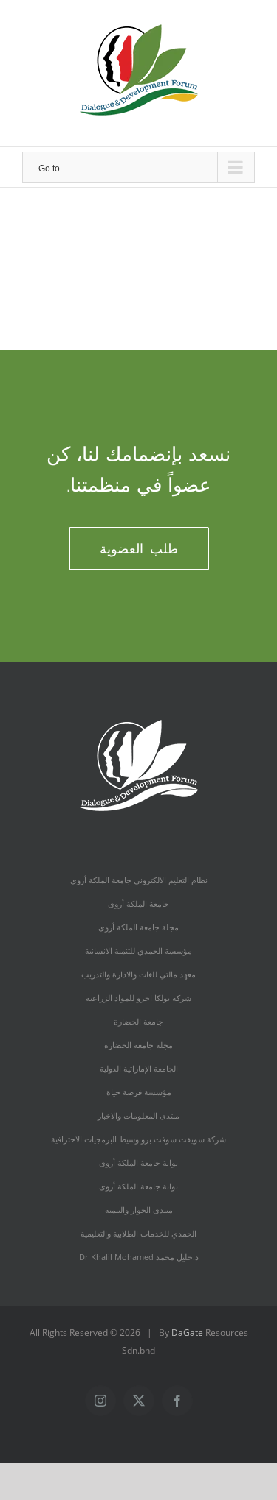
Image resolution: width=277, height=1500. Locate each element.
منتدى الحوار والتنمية (139, 1209)
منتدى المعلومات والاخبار (138, 1115)
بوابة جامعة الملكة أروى (138, 1162)
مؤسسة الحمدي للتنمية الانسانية (138, 950)
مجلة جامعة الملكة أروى (138, 927)
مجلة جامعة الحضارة (138, 1044)
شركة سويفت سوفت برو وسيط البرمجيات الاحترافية (138, 1139)
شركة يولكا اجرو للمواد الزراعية (138, 997)
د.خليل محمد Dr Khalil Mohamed (139, 1256)
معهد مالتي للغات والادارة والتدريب (138, 974)
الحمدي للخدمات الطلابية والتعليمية (138, 1233)
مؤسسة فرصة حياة (138, 1091)
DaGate (187, 1332)
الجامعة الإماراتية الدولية (139, 1068)
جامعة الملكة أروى (138, 903)
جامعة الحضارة (138, 1021)
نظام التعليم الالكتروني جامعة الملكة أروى (139, 879)
